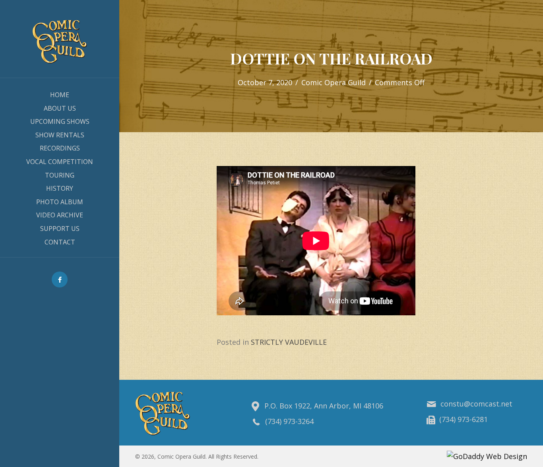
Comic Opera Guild (333, 82)
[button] (60, 279)
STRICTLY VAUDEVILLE (289, 342)
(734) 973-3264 (289, 421)
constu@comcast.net (476, 403)
